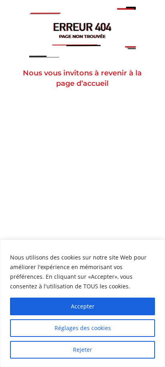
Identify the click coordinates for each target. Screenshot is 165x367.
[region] (82, 303)
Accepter (83, 306)
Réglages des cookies (82, 328)
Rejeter (82, 349)
